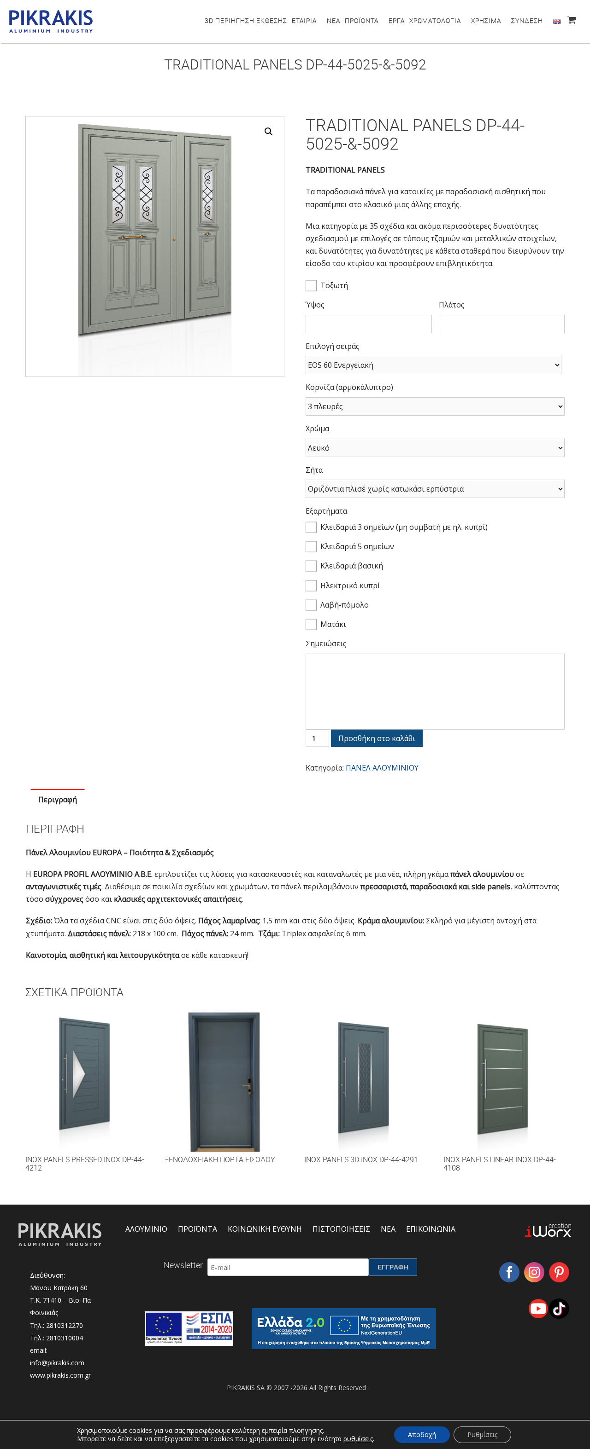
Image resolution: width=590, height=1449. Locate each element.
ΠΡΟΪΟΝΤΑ (361, 20)
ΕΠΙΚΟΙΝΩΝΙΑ (430, 1229)
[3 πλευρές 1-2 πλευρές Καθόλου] (435, 406)
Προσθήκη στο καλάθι (376, 738)
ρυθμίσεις (358, 1439)
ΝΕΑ (333, 20)
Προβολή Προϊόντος (84, 1089)
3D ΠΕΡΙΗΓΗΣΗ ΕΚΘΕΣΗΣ (246, 20)
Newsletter (183, 1264)
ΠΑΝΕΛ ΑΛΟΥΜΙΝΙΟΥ (382, 768)
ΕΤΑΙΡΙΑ (304, 20)
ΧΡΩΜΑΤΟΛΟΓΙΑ (435, 20)
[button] (268, 131)
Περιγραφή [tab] (57, 799)
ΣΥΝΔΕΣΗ (527, 20)
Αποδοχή (422, 1434)
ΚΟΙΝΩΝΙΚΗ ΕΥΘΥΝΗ (265, 1229)
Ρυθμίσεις (482, 1434)
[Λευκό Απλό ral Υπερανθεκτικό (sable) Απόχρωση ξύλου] (435, 448)
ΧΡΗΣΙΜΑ (486, 20)
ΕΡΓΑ (397, 20)
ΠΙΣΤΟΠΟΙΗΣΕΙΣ (341, 1229)
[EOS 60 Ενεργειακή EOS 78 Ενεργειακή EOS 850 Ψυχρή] (433, 365)
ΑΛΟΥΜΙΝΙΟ (146, 1229)
